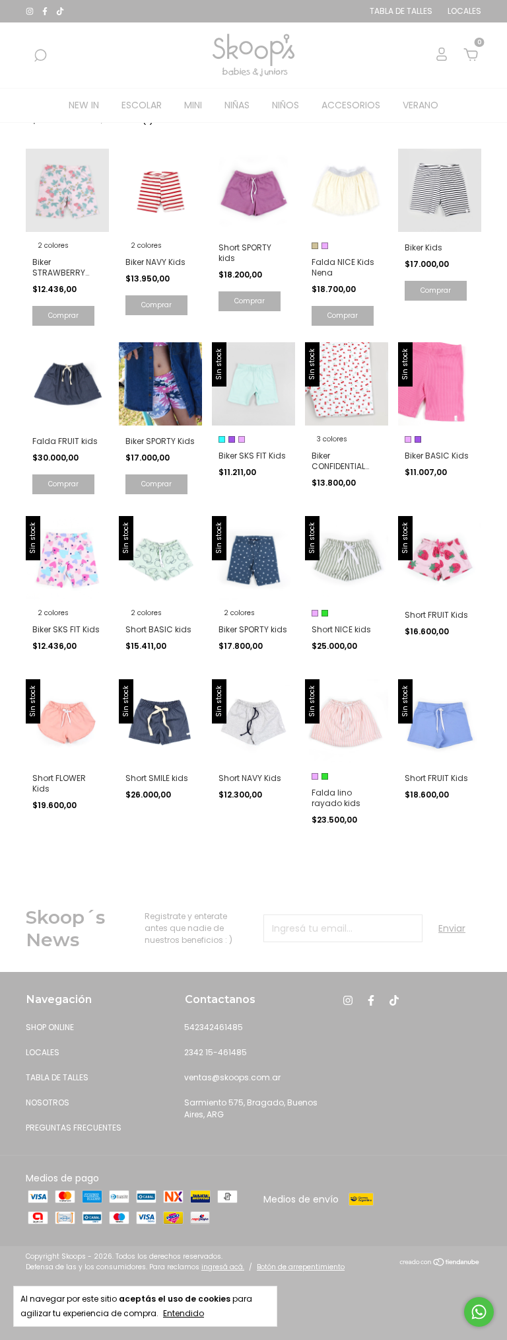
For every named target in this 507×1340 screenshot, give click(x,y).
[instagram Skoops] (31, 11)
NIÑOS (285, 105)
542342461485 (213, 1027)
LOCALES (42, 1052)
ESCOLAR (141, 105)
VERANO (420, 105)
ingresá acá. (222, 1267)
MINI (193, 105)
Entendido (183, 1313)
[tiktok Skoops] (60, 11)
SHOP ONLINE (50, 1027)
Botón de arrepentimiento (301, 1267)
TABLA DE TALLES (57, 1077)
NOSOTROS (47, 1102)
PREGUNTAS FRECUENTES (73, 1127)
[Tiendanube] (440, 1263)
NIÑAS (237, 105)
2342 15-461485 (215, 1052)
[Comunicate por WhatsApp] (479, 1312)
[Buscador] (40, 56)
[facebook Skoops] (46, 11)
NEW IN (84, 105)
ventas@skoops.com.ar (232, 1077)
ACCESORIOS (350, 105)
